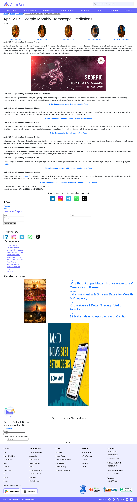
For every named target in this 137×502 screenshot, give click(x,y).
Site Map (84, 466)
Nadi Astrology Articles (15, 252)
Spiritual (10, 271)
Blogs (5, 474)
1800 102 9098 (112, 466)
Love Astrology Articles (15, 250)
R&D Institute (8, 459)
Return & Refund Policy (63, 459)
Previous (7, 206)
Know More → (9, 428)
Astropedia (33, 456)
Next (5, 208)
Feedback (85, 463)
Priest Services (34, 459)
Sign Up (68, 442)
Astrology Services (35, 452)
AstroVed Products (13, 267)
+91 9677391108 (113, 455)
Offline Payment (87, 456)
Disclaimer (58, 452)
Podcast (6, 481)
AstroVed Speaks (13, 264)
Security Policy (60, 463)
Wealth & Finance (35, 474)
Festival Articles (12, 245)
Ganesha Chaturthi (30, 10)
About (5, 452)
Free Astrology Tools (95, 39)
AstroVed (17, 499)
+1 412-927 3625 (113, 473)
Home (6, 14)
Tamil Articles (11, 262)
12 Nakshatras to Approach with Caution (98, 316)
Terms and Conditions (62, 470)
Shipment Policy (60, 466)
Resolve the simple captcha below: (16, 436)
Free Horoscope (68, 39)
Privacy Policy (60, 456)
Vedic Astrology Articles (15, 259)
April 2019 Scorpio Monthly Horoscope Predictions (42, 14)
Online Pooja (42, 39)
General (9, 269)
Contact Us (85, 459)
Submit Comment (10, 224)
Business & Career (35, 470)
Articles (6, 477)
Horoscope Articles (16, 14)
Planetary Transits (13, 255)
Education (32, 477)
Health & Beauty (34, 481)
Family (31, 466)
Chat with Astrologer (121, 39)
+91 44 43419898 (113, 458)
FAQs (5, 463)
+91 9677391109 (113, 481)
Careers (6, 466)
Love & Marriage (34, 463)
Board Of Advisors (10, 456)
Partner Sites (8, 470)
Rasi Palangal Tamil (14, 257)
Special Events (15, 39)
